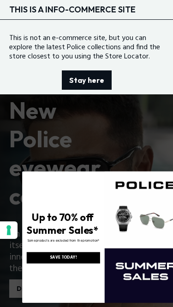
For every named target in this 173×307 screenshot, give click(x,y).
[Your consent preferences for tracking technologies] (9, 230)
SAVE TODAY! (52, 258)
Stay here (86, 80)
